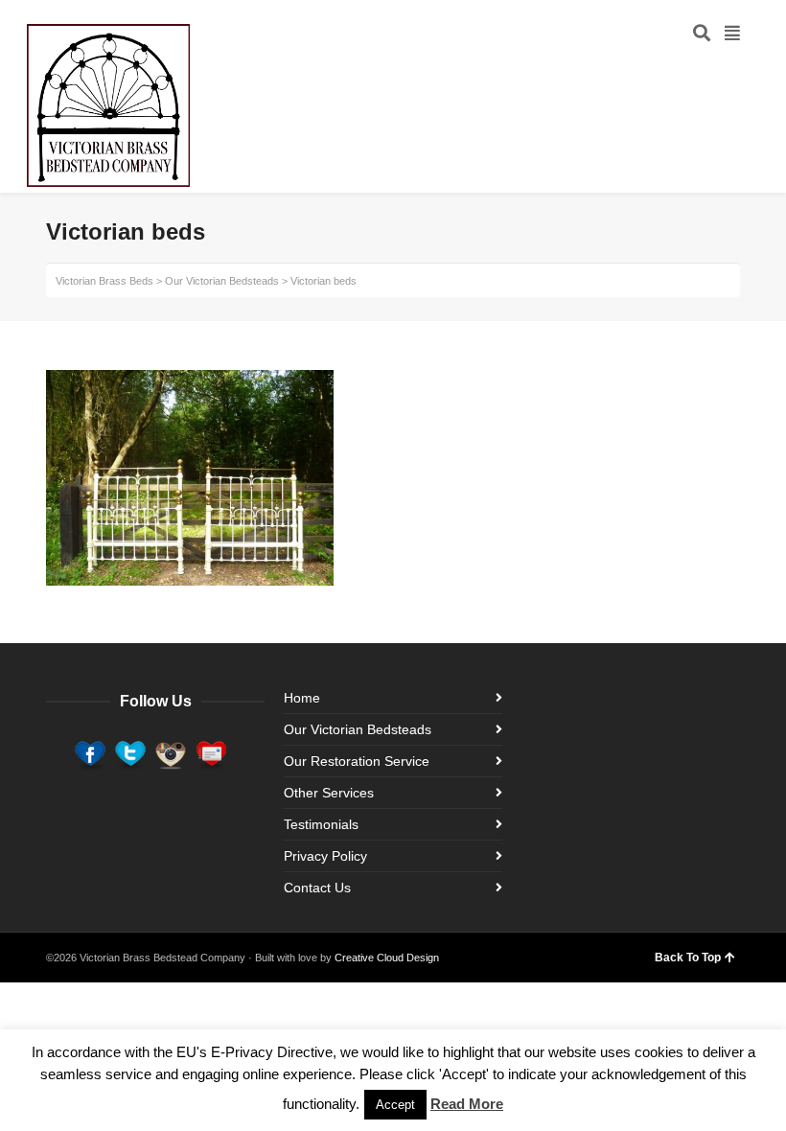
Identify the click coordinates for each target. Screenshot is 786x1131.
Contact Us (317, 887)
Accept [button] (395, 1104)
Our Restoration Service (356, 761)
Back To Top (688, 957)
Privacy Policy (325, 856)
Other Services (329, 792)
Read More (466, 1104)
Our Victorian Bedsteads (357, 729)
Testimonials (321, 824)
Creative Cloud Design (387, 957)
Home (302, 697)
